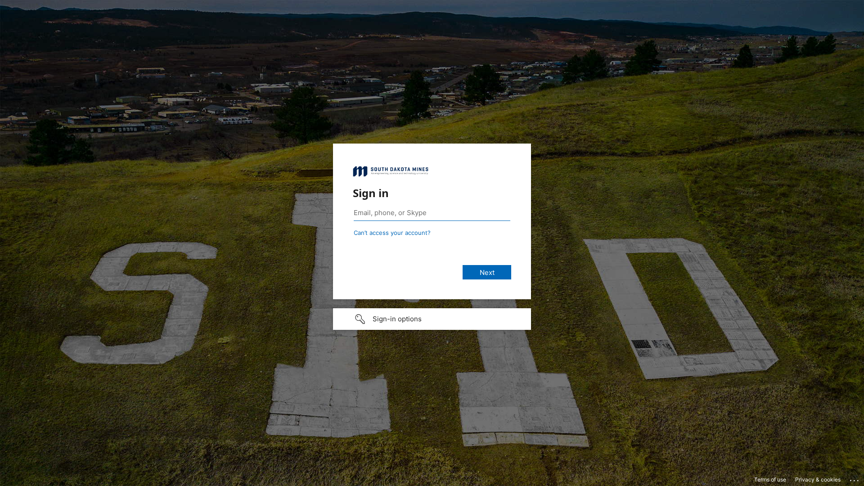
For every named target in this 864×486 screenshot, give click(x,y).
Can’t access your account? (392, 232)
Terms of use (770, 479)
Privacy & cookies (818, 479)
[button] (432, 319)
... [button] (855, 478)
